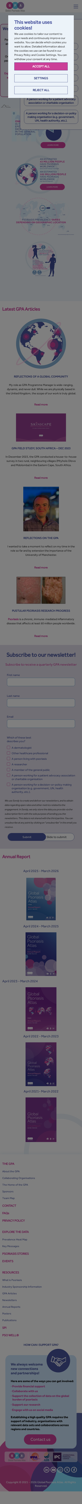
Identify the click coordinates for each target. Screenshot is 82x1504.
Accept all (41, 66)
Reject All (41, 90)
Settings (41, 78)
